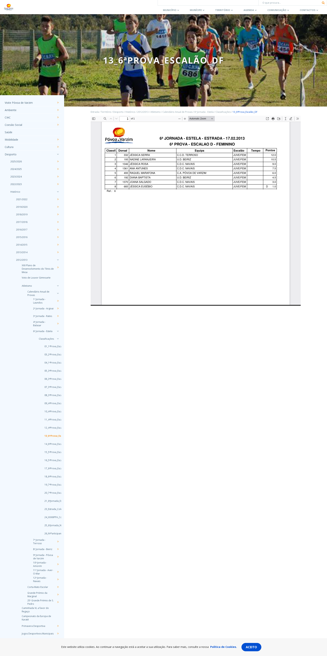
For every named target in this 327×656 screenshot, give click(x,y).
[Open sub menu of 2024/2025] (57, 169)
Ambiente (10, 110)
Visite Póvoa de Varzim (19, 102)
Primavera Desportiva (33, 626)
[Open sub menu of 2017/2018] (57, 222)
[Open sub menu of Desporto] (57, 154)
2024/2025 (16, 169)
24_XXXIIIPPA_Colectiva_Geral (49, 517)
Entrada (95, 112)
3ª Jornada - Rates (42, 316)
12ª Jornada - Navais (40, 579)
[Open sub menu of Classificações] (57, 338)
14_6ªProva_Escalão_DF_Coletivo (49, 444)
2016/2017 (21, 229)
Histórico (15, 191)
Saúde (8, 132)
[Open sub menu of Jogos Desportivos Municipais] (57, 633)
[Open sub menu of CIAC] (57, 117)
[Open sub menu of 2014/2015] (57, 244)
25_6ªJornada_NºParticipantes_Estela (49, 525)
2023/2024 (16, 176)
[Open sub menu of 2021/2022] (57, 199)
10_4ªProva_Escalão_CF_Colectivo (49, 411)
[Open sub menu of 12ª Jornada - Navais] (57, 579)
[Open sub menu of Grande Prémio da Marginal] (57, 594)
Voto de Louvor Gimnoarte (36, 277)
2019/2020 (21, 207)
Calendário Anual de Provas (38, 293)
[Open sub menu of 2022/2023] (57, 184)
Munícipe (196, 10)
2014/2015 (21, 244)
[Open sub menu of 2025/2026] (57, 161)
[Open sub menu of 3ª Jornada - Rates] (57, 316)
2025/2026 (16, 161)
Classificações (46, 338)
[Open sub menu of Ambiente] (57, 110)
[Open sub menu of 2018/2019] (57, 214)
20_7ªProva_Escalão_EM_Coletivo (49, 492)
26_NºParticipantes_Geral (49, 533)
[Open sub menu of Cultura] (57, 146)
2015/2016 (21, 237)
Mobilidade (11, 139)
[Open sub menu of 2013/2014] (57, 252)
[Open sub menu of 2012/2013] (57, 259)
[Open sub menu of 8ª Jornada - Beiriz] (57, 549)
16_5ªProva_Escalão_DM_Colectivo (49, 460)
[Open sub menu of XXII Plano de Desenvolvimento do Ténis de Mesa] (57, 267)
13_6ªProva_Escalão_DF (49, 435)
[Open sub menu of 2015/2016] (57, 237)
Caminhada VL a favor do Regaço (35, 609)
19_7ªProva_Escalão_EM (49, 484)
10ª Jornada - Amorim (40, 564)
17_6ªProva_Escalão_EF (49, 468)
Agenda (249, 10)
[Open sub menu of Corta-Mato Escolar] (57, 587)
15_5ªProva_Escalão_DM (49, 452)
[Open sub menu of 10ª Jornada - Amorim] (57, 564)
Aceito (251, 647)
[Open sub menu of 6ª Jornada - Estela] (57, 331)
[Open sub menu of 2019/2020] (57, 206)
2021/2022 (21, 199)
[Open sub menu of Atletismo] (57, 285)
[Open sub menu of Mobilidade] (57, 139)
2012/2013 (21, 259)
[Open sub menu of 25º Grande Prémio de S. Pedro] (57, 602)
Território (222, 10)
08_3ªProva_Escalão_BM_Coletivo (49, 395)
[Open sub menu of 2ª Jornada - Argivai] (57, 308)
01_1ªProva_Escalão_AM (49, 346)
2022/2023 (16, 184)
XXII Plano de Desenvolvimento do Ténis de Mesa (38, 269)
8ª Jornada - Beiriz (42, 549)
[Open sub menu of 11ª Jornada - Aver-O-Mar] (57, 571)
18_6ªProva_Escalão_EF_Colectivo (49, 476)
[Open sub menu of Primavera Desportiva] (57, 626)
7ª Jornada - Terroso (39, 541)
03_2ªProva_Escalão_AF (49, 354)
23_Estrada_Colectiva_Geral (49, 509)
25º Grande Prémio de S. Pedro (40, 602)
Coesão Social (13, 125)
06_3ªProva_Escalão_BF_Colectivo (49, 379)
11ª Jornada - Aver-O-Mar (43, 572)
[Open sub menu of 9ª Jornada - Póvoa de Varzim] (57, 556)
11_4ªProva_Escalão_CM (49, 419)
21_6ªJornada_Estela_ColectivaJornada (49, 501)
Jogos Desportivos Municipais (38, 633)
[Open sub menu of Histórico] (57, 191)
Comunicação (276, 10)
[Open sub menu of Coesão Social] (57, 124)
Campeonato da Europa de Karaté (36, 618)
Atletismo (27, 285)
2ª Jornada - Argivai (43, 308)
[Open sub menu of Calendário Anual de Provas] (57, 293)
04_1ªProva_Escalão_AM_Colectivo (49, 362)
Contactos (307, 10)
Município (169, 10)
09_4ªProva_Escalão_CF (49, 403)
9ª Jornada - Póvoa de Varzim (43, 556)
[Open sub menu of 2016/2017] (57, 229)
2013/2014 (21, 252)
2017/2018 (21, 222)
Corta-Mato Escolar (37, 587)
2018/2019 (21, 214)
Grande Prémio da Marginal (37, 594)
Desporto (10, 154)
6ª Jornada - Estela (42, 331)
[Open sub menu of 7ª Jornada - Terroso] (57, 541)
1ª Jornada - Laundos (39, 301)
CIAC (8, 117)
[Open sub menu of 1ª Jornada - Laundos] (57, 300)
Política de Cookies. (223, 647)
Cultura (9, 147)
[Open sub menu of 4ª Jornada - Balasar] (57, 323)
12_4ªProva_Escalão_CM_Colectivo (49, 427)
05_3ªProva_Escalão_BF (49, 370)
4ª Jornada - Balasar (39, 323)
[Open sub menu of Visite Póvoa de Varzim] (57, 102)
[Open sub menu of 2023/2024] (57, 176)
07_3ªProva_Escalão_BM (49, 387)
